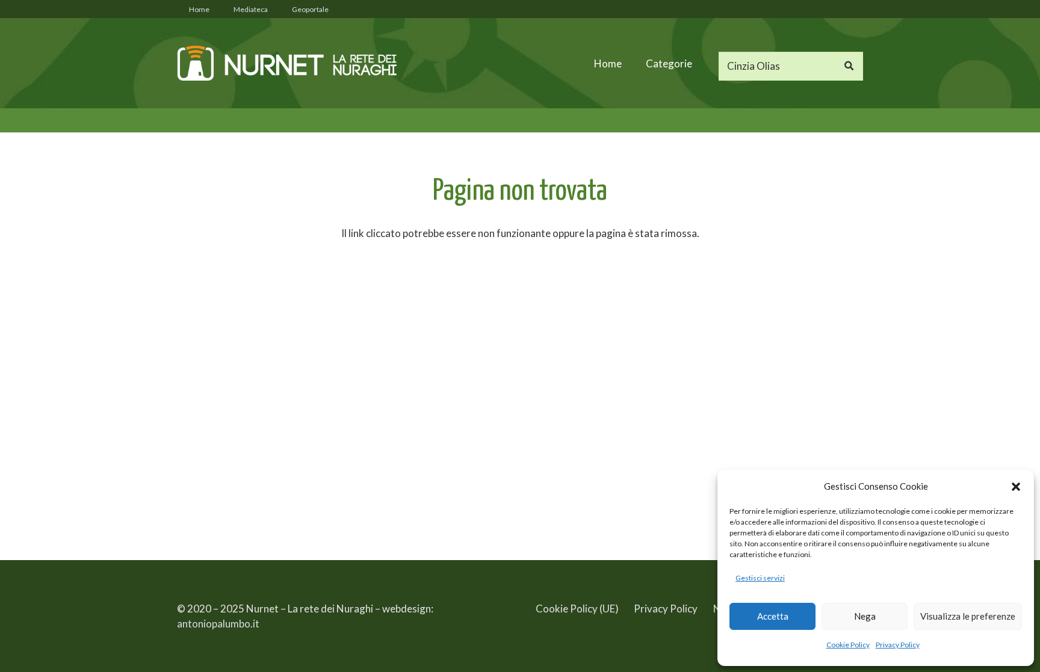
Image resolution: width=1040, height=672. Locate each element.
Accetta (772, 616)
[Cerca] (848, 66)
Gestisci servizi (760, 577)
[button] (1016, 487)
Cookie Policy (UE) (577, 608)
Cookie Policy (848, 644)
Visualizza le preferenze (967, 616)
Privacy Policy (898, 644)
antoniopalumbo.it (218, 623)
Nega (865, 616)
